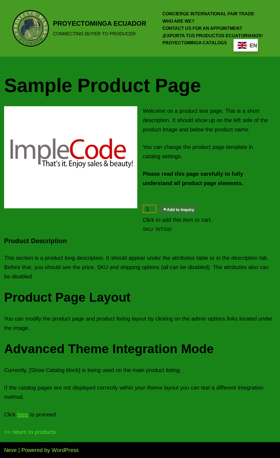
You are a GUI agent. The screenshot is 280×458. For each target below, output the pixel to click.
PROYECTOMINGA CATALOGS (194, 43)
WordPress (65, 450)
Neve (10, 450)
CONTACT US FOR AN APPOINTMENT (202, 28)
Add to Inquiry (180, 209)
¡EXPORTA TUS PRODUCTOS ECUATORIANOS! (212, 35)
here (22, 414)
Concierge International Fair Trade (208, 13)
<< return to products (30, 432)
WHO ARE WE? (178, 21)
